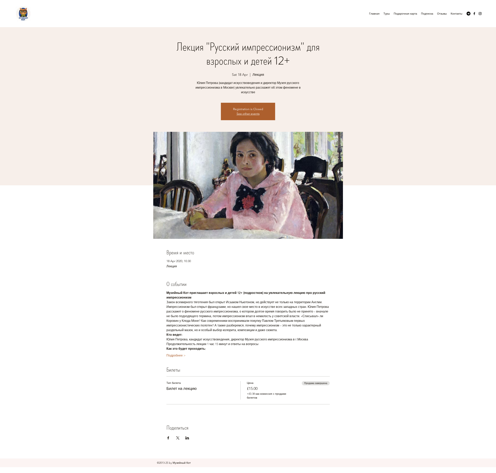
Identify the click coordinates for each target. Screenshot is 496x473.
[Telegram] (468, 14)
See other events (248, 114)
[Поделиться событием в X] (178, 437)
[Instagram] (480, 14)
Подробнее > (176, 355)
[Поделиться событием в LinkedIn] (187, 437)
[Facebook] (474, 14)
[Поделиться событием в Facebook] (168, 437)
